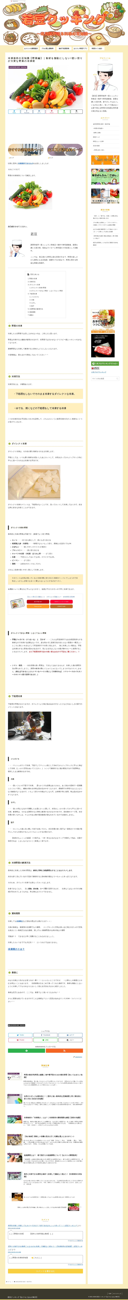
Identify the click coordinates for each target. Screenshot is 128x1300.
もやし (33, 303)
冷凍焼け (19, 921)
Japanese (15, 1)
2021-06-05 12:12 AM (14, 1252)
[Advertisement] (45, 127)
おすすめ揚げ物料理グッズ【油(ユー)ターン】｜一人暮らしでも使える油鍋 (105, 230)
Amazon (36, 606)
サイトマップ (117, 1293)
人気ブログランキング (98, 372)
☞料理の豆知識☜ (98, 128)
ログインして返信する (76, 1240)
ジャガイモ (35, 297)
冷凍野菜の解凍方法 (36, 309)
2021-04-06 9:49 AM (14, 1228)
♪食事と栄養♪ (97, 132)
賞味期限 (32, 312)
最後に (31, 315)
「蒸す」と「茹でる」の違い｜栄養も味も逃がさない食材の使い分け (105, 217)
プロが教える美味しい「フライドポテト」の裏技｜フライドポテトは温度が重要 (105, 224)
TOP (110, 1293)
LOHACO (60, 606)
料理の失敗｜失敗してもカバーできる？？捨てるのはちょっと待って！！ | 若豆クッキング (42, 1226)
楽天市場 (36, 601)
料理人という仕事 (98, 141)
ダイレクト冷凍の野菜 (38, 287)
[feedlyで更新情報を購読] (26, 1051)
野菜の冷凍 (33, 278)
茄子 (32, 306)
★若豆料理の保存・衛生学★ (17, 1025)
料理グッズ (96, 137)
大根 (32, 300)
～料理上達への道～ (99, 150)
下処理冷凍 (33, 294)
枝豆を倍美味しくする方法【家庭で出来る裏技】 (105, 244)
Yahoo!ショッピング (59, 601)
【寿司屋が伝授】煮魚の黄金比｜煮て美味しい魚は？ (105, 237)
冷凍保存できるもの (25, 163)
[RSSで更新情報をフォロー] (64, 1051)
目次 (32, 274)
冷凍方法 (32, 281)
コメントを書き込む (45, 1271)
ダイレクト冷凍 (34, 284)
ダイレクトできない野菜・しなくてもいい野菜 (47, 291)
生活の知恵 (96, 145)
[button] (117, 379)
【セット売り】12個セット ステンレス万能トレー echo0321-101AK (51, 597)
